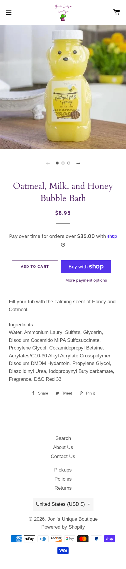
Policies (63, 479)
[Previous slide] (47, 163)
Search (63, 438)
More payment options (86, 280)
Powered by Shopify (63, 527)
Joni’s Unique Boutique (72, 519)
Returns (63, 488)
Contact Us (63, 456)
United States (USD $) (60, 504)
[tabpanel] (63, 86)
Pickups (63, 470)
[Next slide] (78, 163)
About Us (63, 447)
